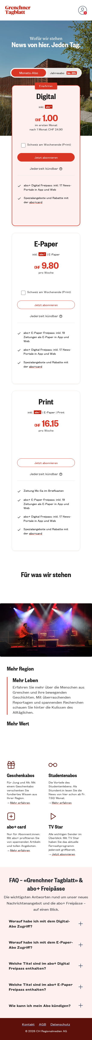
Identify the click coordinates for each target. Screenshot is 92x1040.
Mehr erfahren (20, 803)
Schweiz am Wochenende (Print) (49, 144)
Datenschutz (60, 1024)
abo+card (35, 202)
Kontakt (28, 1024)
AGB (42, 1024)
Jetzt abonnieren (63, 854)
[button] (46, 668)
